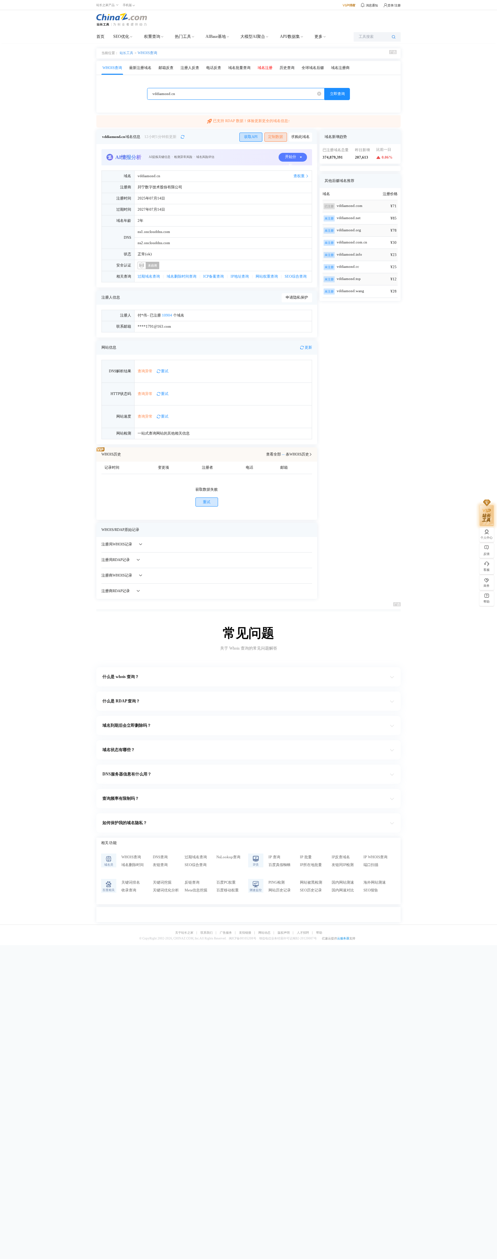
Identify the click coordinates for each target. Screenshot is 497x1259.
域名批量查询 (239, 68)
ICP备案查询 (213, 276)
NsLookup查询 (228, 857)
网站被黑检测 (311, 882)
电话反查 (213, 68)
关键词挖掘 (162, 882)
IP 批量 (306, 857)
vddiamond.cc (348, 267)
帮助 (319, 932)
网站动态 (264, 932)
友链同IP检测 (343, 865)
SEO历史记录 (311, 890)
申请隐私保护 (297, 297)
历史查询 (287, 68)
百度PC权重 (226, 882)
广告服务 (226, 932)
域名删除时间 (132, 865)
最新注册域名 (140, 68)
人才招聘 (303, 932)
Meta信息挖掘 (196, 890)
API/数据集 (290, 36)
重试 (164, 371)
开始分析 (290, 158)
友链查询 (160, 865)
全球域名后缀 (313, 68)
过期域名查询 (149, 276)
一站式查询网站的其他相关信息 (164, 433)
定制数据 (275, 137)
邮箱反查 (166, 68)
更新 (308, 347)
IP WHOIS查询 (375, 857)
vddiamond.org (349, 230)
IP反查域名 (341, 857)
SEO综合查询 (296, 276)
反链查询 (192, 882)
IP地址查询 (240, 276)
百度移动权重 (227, 890)
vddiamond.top (349, 279)
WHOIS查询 (147, 53)
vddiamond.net (348, 218)
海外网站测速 (374, 882)
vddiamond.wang (350, 291)
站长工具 (126, 52)
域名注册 (265, 68)
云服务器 (343, 938)
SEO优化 (121, 36)
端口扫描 (370, 865)
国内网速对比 (343, 890)
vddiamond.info (349, 254)
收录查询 (128, 890)
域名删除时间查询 (181, 276)
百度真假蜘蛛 (279, 865)
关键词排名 (130, 882)
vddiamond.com (349, 206)
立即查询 (337, 94)
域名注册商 (340, 68)
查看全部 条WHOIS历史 (287, 454)
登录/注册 (394, 5)
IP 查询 (274, 857)
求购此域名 (300, 137)
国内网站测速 (343, 882)
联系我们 (206, 932)
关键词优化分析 (166, 890)
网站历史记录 (279, 890)
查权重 (299, 176)
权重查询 (152, 36)
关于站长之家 (184, 932)
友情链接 (245, 932)
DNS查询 (160, 857)
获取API (251, 137)
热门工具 (183, 36)
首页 (100, 36)
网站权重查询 (267, 276)
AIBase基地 (216, 36)
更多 (318, 36)
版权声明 (284, 932)
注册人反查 (190, 68)
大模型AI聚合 (252, 36)
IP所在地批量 (311, 865)
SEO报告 (370, 890)
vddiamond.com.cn (352, 242)
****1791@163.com (154, 326)
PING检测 (276, 882)
